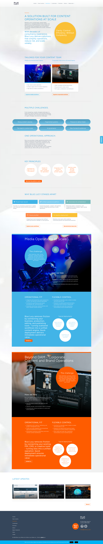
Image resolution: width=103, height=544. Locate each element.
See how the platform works (33, 181)
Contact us (28, 340)
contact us (28, 461)
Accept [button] (76, 542)
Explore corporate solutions (60, 94)
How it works (41, 3)
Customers (54, 3)
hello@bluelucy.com (85, 529)
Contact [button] (101, 140)
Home (35, 3)
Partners (60, 3)
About (65, 3)
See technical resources (70, 226)
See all (88, 504)
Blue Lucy (16, 3)
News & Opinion (16, 530)
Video (13, 534)
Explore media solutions (32, 94)
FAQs (13, 532)
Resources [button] (71, 3)
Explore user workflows (33, 226)
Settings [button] (71, 542)
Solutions (48, 3)
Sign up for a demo (76, 526)
